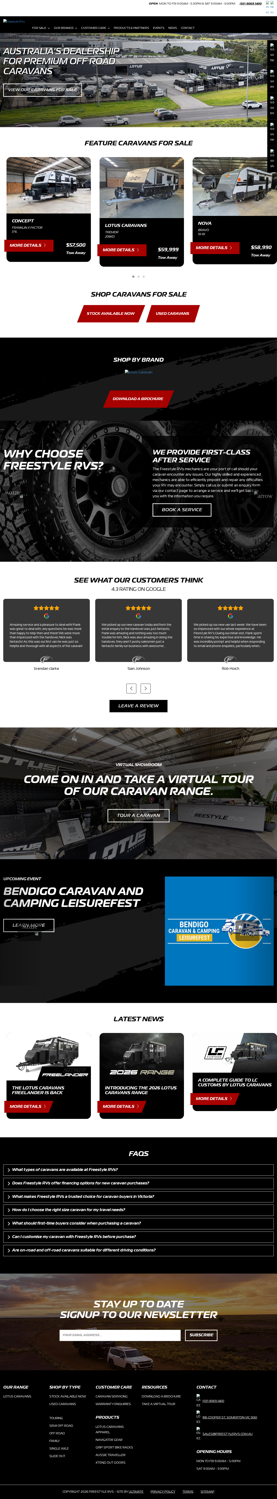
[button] (133, 276)
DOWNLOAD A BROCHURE (138, 399)
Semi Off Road (61, 1426)
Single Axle (59, 1448)
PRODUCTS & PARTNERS (131, 28)
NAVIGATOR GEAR (109, 1440)
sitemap (207, 1492)
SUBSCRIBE (201, 1335)
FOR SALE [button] (39, 28)
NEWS (172, 28)
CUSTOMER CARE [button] (93, 28)
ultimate (136, 1492)
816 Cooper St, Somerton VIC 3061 (230, 1417)
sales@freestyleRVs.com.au (228, 1434)
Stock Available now (67, 1396)
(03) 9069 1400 (251, 4)
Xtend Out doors (111, 1462)
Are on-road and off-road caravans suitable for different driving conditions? (84, 1250)
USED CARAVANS (172, 313)
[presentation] (131, 688)
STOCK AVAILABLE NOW (110, 313)
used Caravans (62, 1404)
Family (54, 1441)
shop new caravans (189, 515)
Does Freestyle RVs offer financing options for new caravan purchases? (80, 1183)
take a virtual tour (158, 1404)
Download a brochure (161, 1396)
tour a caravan (138, 816)
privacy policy (163, 1492)
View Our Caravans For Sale (42, 90)
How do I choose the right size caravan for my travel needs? (68, 1210)
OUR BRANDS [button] (63, 28)
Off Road (57, 1433)
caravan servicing (112, 1396)
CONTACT (188, 28)
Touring (56, 1418)
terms (187, 1492)
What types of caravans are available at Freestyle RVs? (65, 1170)
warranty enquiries (113, 1404)
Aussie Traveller (111, 1455)
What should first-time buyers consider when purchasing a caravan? (76, 1223)
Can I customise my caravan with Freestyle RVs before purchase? (74, 1237)
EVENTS (158, 28)
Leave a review (138, 706)
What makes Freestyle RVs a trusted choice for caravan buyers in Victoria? (83, 1197)
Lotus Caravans (17, 1396)
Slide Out (57, 1456)
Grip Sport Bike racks (114, 1447)
